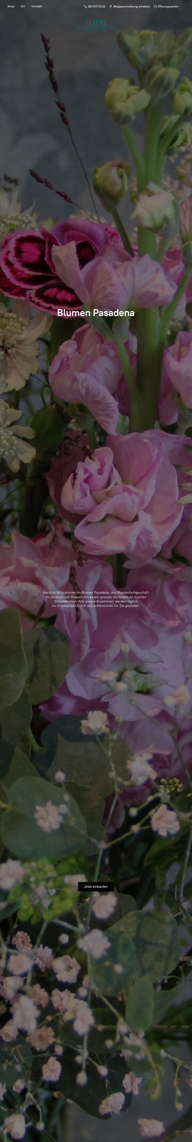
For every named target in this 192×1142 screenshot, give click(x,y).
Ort (23, 6)
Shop (11, 6)
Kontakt (37, 6)
